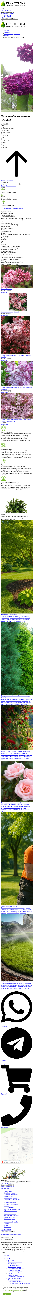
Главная (6, 1255)
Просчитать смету (6, 13)
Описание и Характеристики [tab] (13, 208)
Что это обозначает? (7, 181)
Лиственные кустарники (12, 1199)
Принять (7, 1294)
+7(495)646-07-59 (6, 10)
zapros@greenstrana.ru (7, 1186)
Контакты (7, 1227)
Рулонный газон (9, 1217)
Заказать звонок (6, 1188)
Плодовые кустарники (11, 1204)
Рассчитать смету (6, 15)
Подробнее (4, 292)
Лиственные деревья (10, 1198)
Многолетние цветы (10, 1211)
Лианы (6, 1206)
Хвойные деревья (9, 1193)
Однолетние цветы (10, 1214)
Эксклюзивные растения (12, 1209)
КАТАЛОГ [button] (7, 1258)
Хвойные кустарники (11, 1194)
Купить (3, 186)
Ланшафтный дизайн (11, 1222)
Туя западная (8, 1191)
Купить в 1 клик (11, 186)
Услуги (6, 1223)
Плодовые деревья (10, 1202)
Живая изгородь (9, 1207)
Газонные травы (9, 1219)
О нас (6, 1225)
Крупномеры (8, 1196)
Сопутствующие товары (12, 1215)
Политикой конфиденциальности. (15, 1290)
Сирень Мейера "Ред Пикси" (10, 312)
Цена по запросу (6, 290)
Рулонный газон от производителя (19, 1283)
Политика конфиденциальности (11, 1234)
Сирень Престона (6, 289)
